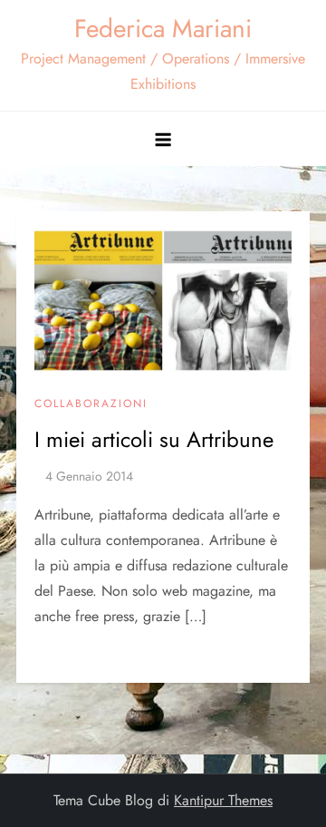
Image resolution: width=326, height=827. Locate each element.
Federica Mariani (163, 28)
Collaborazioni (91, 404)
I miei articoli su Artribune (153, 439)
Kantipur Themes (223, 800)
